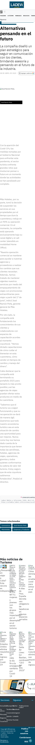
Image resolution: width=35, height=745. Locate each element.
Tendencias (10, 709)
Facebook (16, 709)
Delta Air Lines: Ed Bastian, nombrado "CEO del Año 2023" (24, 659)
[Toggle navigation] (4, 11)
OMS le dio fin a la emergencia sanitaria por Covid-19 (15, 667)
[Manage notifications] (30, 740)
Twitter (15, 706)
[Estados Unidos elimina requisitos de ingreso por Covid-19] (3, 636)
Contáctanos (25, 737)
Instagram (16, 713)
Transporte (10, 706)
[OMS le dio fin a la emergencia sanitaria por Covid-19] (13, 643)
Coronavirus (6, 525)
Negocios (26, 15)
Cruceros (9, 713)
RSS (26, 741)
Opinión (9, 716)
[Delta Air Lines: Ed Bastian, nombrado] (22, 638)
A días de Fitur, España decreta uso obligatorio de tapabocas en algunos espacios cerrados (24, 604)
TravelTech (4, 721)
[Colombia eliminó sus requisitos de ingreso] (31, 640)
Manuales (18, 15)
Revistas (9, 720)
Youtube (15, 720)
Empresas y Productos (21, 529)
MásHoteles (6, 529)
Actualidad (4, 706)
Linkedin (15, 716)
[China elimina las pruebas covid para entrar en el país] (31, 567)
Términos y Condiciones (4, 741)
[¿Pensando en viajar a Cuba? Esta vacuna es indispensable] (3, 567)
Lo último (11, 15)
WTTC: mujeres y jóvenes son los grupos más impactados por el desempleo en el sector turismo (15, 611)
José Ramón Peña (20, 525)
